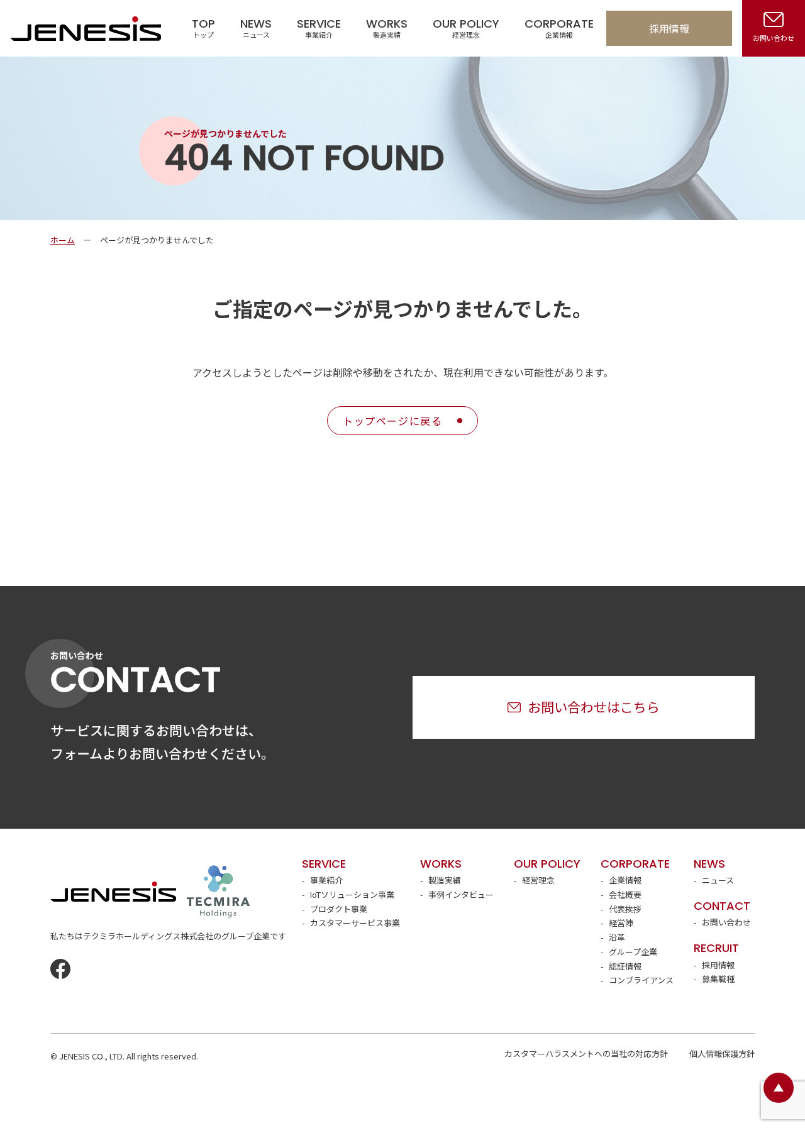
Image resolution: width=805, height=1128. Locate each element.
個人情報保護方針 (722, 1053)
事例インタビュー (461, 894)
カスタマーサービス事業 (355, 923)
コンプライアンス (641, 980)
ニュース (718, 880)
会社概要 (625, 894)
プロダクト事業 (338, 909)
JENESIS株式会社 (85, 28)
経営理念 (538, 880)
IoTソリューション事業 (352, 894)
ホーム (62, 240)
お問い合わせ (726, 922)
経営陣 (621, 923)
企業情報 (625, 880)
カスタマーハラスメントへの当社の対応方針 (586, 1053)
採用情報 (669, 28)
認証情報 (625, 966)
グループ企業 (633, 952)
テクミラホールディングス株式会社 (218, 891)
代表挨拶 (625, 909)
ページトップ (778, 1088)
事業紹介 (326, 880)
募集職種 (718, 979)
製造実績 (444, 880)
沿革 (617, 937)
